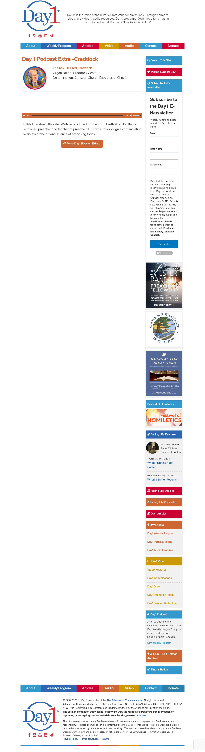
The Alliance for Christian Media (124, 700)
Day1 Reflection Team (160, 594)
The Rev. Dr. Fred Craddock (72, 68)
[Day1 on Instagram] (35, 36)
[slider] (137, 115)
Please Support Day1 (163, 72)
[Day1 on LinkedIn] (46, 36)
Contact (150, 46)
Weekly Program (59, 46)
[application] (82, 115)
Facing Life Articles (162, 490)
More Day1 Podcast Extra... (83, 143)
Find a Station (159, 669)
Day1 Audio (156, 525)
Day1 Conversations (159, 578)
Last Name (156, 164)
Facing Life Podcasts (162, 502)
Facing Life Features (163, 434)
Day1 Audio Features (160, 550)
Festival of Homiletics (160, 404)
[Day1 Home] (41, 15)
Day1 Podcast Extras (159, 541)
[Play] (24, 115)
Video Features (156, 569)
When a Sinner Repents (162, 479)
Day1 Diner (154, 586)
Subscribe (164, 244)
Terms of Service (89, 739)
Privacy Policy (70, 739)
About (30, 46)
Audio (129, 46)
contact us (140, 715)
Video (109, 46)
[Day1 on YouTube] (40, 36)
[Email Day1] (51, 36)
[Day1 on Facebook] (30, 36)
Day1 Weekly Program (160, 533)
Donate (173, 46)
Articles (87, 46)
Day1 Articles (158, 513)
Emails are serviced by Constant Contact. (162, 231)
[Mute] (131, 115)
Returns (105, 739)
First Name (156, 149)
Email (153, 133)
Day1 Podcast (158, 614)
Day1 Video (158, 561)
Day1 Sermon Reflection (162, 603)
